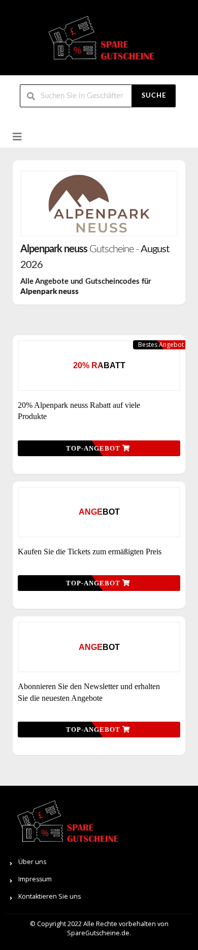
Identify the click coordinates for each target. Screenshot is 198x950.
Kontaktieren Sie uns (49, 896)
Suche (154, 96)
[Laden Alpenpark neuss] (99, 203)
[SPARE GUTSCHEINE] (99, 42)
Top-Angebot (94, 448)
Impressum (35, 879)
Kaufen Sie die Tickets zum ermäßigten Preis (89, 551)
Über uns (32, 861)
